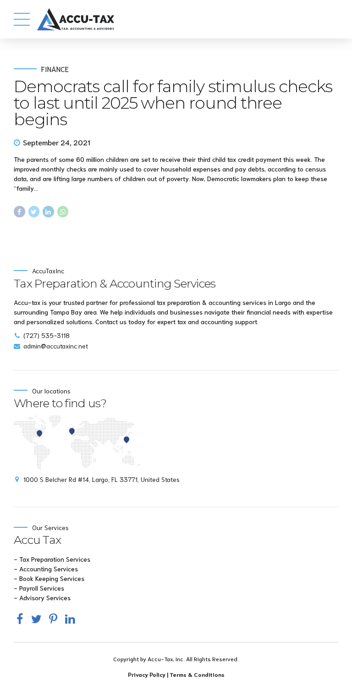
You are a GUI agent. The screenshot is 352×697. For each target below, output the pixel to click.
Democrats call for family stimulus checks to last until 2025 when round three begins (173, 102)
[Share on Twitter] (34, 211)
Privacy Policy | (149, 674)
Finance (55, 68)
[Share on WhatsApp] (63, 211)
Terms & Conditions (197, 674)
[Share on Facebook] (19, 211)
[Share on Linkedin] (48, 211)
